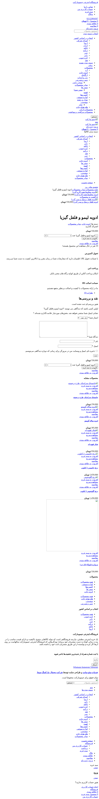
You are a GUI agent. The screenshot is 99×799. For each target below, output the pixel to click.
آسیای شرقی (82, 41)
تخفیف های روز (91, 187)
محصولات (88, 68)
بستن (95, 767)
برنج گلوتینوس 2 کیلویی (89, 491)
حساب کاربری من (80, 746)
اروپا (86, 43)
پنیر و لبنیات (82, 77)
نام (96, 341)
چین (86, 53)
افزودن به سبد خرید (90, 238)
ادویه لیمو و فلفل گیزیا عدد (83, 235)
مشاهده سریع (92, 388)
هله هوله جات (82, 107)
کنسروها (84, 95)
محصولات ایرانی (86, 110)
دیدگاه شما (92, 337)
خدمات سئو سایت (90, 672)
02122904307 (92, 19)
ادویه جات (83, 73)
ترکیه (85, 50)
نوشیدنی (84, 102)
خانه (96, 190)
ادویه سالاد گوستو (91, 421)
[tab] (47, 293)
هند (86, 60)
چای (80, 105)
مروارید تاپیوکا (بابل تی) (89, 565)
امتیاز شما (93, 318)
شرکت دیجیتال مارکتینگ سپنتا (50, 672)
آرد (86, 70)
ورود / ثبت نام (87, 760)
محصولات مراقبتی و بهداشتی (80, 112)
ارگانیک (84, 75)
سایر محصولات (81, 85)
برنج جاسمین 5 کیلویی (89, 468)
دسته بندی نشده (86, 63)
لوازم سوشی (82, 97)
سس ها (84, 87)
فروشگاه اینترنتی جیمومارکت (85, 2)
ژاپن (86, 55)
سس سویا (78, 90)
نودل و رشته (82, 100)
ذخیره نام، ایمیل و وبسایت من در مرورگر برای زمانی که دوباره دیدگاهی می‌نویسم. (60, 351)
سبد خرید (84, 751)
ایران (85, 45)
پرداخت (84, 748)
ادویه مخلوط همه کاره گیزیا (86, 194)
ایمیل (95, 346)
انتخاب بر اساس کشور (83, 38)
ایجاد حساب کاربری (89, 787)
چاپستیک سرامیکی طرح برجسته (85, 397)
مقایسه (89, 758)
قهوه (86, 92)
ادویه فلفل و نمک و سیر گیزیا (85, 202)
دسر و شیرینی (82, 80)
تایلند (86, 48)
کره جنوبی (83, 58)
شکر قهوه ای (93, 444)
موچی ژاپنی (77, 82)
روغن (90, 65)
